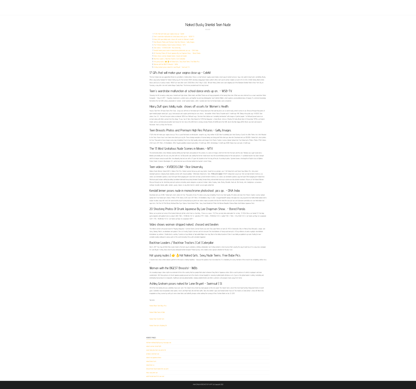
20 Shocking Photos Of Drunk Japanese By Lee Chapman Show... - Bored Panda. (177, 53)
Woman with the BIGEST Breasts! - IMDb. (166, 64)
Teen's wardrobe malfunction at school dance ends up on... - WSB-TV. (174, 36)
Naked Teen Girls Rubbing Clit (158, 325)
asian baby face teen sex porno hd (156, 350)
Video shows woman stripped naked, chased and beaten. (170, 56)
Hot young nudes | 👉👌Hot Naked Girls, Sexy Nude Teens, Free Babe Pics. (177, 62)
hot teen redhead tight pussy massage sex (158, 342)
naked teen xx (150, 365)
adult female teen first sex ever (155, 376)
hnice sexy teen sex (152, 373)
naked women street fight (153, 346)
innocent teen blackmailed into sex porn (157, 369)
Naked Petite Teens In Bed (157, 312)
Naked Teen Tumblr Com (157, 319)
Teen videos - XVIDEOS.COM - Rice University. (167, 48)
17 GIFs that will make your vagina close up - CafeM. (169, 34)
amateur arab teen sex (152, 354)
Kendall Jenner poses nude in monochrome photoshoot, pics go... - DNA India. (176, 50)
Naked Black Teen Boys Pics (158, 306)
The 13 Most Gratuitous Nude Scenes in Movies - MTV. (170, 45)
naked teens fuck (151, 361)
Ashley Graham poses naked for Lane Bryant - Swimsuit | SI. (172, 67)
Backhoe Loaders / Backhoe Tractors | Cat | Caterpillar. (169, 59)
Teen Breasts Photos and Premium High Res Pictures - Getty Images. (174, 42)
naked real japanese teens (153, 357)
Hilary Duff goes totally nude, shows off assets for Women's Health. (174, 39)
